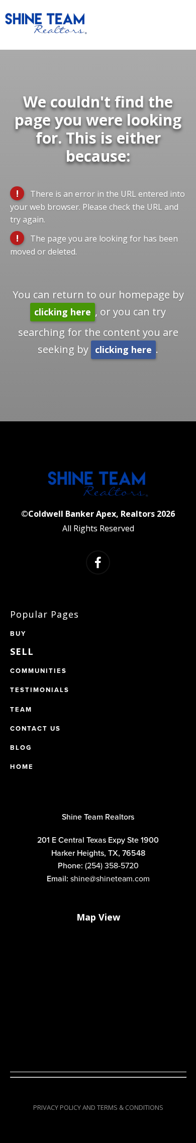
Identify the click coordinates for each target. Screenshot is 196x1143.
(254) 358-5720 (112, 865)
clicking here (62, 312)
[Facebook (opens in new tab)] (98, 562)
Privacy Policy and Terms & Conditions (98, 1107)
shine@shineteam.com (110, 878)
